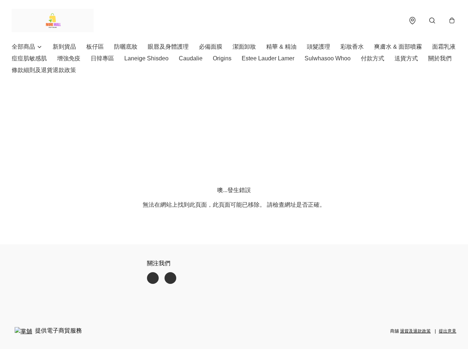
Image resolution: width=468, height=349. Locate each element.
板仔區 (95, 47)
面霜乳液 (444, 47)
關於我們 (440, 58)
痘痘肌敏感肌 (29, 58)
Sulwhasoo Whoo (328, 58)
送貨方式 (406, 58)
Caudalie (191, 58)
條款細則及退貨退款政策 (44, 70)
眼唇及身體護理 (168, 47)
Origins (222, 58)
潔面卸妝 (244, 47)
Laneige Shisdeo (146, 58)
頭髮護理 (318, 47)
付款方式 (372, 58)
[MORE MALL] (53, 20)
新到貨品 (64, 47)
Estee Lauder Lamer (268, 58)
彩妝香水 (352, 47)
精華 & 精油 (281, 47)
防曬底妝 (125, 47)
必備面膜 (210, 47)
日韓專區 (102, 58)
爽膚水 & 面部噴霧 (398, 47)
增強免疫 (68, 58)
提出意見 (447, 331)
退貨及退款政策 (415, 331)
